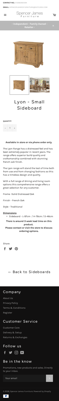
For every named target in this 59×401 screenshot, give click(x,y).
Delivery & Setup (12, 332)
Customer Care (11, 327)
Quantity (7, 121)
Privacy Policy (10, 303)
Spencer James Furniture (21, 391)
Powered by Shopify (42, 391)
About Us (8, 298)
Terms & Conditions (14, 307)
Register (7, 312)
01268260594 (21, 3)
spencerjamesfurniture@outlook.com (28, 7)
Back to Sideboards (31, 272)
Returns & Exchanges (15, 337)
